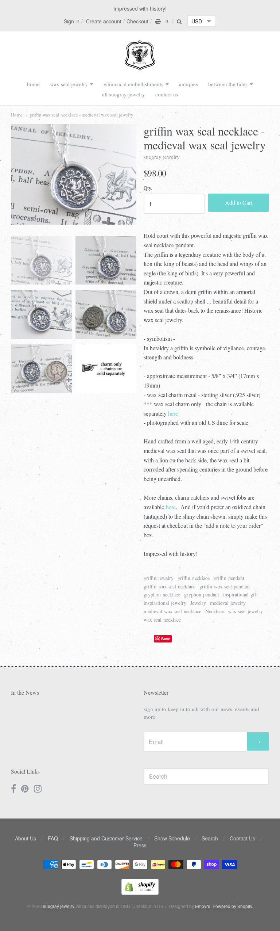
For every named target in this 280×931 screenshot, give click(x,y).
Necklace (214, 611)
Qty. (148, 188)
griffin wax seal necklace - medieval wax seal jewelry (81, 114)
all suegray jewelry (123, 94)
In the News (25, 692)
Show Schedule (172, 838)
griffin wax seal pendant (224, 586)
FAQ (53, 838)
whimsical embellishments (133, 84)
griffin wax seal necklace (169, 586)
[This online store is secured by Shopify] (140, 892)
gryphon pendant (201, 594)
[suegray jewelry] (140, 67)
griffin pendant (229, 578)
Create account (103, 21)
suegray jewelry (162, 156)
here (173, 413)
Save (165, 638)
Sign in (71, 21)
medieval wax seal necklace (172, 611)
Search (210, 838)
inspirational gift (240, 594)
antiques (188, 84)
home (33, 84)
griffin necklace (194, 578)
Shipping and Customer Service (106, 838)
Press (140, 845)
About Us (25, 838)
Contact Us (242, 838)
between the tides (228, 84)
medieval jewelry (228, 602)
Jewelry (198, 602)
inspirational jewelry (165, 602)
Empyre (202, 906)
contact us (166, 94)
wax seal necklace (162, 619)
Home (17, 114)
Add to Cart (238, 202)
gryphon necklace (162, 594)
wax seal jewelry (69, 84)
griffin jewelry (159, 578)
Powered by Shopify (232, 906)
